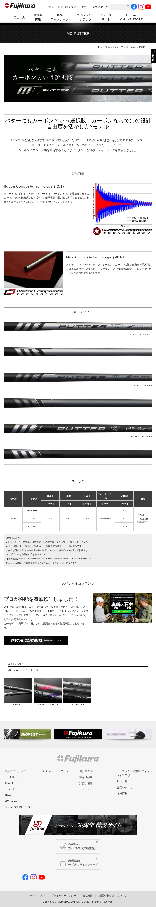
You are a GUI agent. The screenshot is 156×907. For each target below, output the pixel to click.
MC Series (131, 47)
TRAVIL (9, 795)
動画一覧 (122, 781)
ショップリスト (106, 17)
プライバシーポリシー (63, 895)
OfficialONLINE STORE (131, 17)
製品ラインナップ (59, 17)
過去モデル (86, 771)
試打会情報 (38, 17)
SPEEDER (11, 777)
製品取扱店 (86, 777)
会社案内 (82, 7)
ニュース (19, 17)
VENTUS (10, 789)
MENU (153, 56)
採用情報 (69, 7)
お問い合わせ (53, 7)
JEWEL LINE (12, 783)
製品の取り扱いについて (112, 895)
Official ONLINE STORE (19, 807)
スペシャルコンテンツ (84, 17)
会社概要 (87, 895)
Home (100, 47)
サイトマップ (37, 895)
